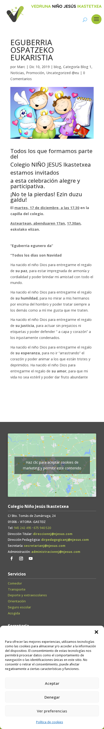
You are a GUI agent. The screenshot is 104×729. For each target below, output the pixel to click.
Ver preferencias (52, 710)
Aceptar (52, 683)
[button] (96, 632)
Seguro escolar (19, 607)
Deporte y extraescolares (27, 595)
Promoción (35, 72)
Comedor (15, 583)
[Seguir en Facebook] (11, 558)
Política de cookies (49, 722)
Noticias (17, 72)
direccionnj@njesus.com (52, 534)
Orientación (17, 601)
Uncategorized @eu (62, 72)
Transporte (16, 589)
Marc (21, 66)
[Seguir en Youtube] (31, 558)
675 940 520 (42, 528)
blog (57, 66)
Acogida (14, 613)
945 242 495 (22, 528)
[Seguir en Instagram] (21, 558)
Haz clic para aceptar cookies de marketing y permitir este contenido (52, 465)
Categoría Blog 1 (77, 66)
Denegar (52, 697)
